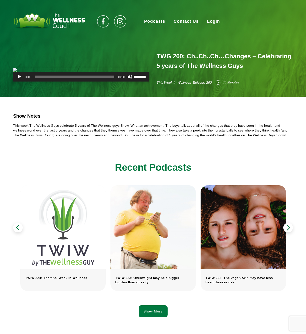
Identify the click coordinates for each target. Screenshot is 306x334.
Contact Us (186, 21)
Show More (153, 311)
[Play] (19, 76)
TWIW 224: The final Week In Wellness (56, 278)
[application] (81, 77)
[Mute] (129, 76)
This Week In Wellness (174, 82)
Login (213, 21)
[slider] (140, 76)
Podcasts (154, 21)
